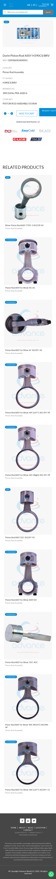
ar (28, 4)
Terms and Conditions (28, 835)
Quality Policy (21, 833)
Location (40, 828)
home (13, 828)
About (22, 828)
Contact (28, 830)
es (34, 4)
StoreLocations (43, 5)
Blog (30, 828)
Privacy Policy (35, 833)
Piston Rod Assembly (14, 228)
